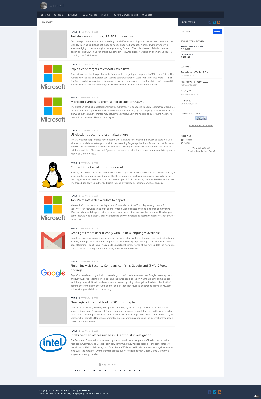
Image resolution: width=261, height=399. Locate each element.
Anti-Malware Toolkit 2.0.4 (194, 72)
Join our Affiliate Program (201, 125)
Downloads (91, 14)
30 (104, 370)
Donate (148, 14)
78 (114, 370)
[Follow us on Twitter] (214, 22)
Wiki (105, 14)
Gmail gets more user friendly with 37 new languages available (115, 233)
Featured (75, 32)
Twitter (186, 142)
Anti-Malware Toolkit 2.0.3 (194, 81)
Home (46, 14)
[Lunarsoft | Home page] (53, 5)
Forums (60, 14)
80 (125, 370)
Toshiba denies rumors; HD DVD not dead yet (102, 36)
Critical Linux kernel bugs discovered (97, 167)
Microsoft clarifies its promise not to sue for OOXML (107, 102)
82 (135, 370)
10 (94, 370)
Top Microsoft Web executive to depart (98, 200)
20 (99, 370)
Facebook (187, 139)
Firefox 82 (186, 100)
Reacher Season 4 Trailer (192, 46)
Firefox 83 (186, 91)
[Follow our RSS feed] (218, 22)
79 (119, 370)
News (74, 14)
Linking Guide (207, 151)
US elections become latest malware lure (99, 134)
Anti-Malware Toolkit (127, 14)
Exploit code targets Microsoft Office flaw (100, 69)
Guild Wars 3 (187, 54)
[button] (257, 396)
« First (78, 370)
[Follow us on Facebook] (210, 22)
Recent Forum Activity (192, 41)
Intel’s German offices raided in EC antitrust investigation (111, 335)
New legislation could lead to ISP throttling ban (104, 302)
